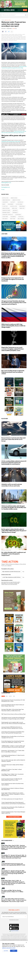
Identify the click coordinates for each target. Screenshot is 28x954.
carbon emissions (18, 34)
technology (23, 39)
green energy (22, 206)
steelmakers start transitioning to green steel (10, 141)
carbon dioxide (11, 34)
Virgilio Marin (9, 28)
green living (13, 37)
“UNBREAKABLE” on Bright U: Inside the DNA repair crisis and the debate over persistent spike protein (13, 746)
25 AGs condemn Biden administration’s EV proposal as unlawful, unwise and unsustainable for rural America (13, 462)
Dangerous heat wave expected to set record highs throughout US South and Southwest (12, 279)
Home (2, 20)
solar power (13, 39)
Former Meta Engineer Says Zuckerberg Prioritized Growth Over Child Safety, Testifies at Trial (12, 742)
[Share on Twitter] (8, 31)
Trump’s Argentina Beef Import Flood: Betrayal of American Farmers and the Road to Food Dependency (13, 803)
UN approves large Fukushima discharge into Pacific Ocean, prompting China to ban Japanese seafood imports (13, 302)
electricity (12, 35)
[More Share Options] (11, 31)
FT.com (2, 189)
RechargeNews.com (5, 187)
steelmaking (18, 39)
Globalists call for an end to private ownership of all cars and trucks (11, 484)
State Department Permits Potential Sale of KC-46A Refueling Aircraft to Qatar (13, 700)
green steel (18, 37)
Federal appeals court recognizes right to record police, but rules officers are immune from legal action (13, 723)
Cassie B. (8, 276)
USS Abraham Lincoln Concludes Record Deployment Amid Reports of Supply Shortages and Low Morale (13, 718)
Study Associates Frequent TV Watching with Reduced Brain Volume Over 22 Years (11, 779)
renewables (18, 38)
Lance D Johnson (10, 299)
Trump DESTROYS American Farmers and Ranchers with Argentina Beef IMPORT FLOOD (13, 864)
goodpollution (20, 36)
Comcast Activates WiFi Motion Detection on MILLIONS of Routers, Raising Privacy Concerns (12, 727)
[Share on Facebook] (5, 31)
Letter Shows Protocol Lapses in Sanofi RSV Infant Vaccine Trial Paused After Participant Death (12, 732)
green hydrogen (7, 37)
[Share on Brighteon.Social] (2, 31)
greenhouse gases (6, 210)
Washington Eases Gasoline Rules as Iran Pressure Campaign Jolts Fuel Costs (12, 737)
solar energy (8, 39)
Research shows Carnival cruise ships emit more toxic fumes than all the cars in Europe (13, 439)
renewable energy (12, 38)
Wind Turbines (14, 40)
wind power (8, 40)
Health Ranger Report (6, 840)
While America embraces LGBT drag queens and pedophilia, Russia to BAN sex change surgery (13, 325)
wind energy (3, 40)
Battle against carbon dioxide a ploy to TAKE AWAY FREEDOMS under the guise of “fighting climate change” (13, 530)
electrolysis (17, 35)
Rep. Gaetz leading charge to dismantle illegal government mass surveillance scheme (12, 372)
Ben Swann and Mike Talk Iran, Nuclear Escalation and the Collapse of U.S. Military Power (12, 892)
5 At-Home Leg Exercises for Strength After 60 (12, 799)
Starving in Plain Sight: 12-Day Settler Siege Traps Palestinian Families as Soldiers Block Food (12, 710)
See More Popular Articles (14, 816)
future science (9, 36)
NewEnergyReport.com (6, 182)
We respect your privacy (14, 919)
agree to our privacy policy (8, 948)
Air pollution (8, 20)
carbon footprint (16, 200)
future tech (15, 36)
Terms (11, 935)
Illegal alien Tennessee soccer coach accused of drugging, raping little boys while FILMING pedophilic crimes (12, 349)
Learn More (6, 950)
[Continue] (25, 916)
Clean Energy (7, 35)
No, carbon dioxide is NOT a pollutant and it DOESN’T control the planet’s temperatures (13, 554)
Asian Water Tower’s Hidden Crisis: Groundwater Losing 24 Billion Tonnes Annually (12, 774)
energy (20, 35)
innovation (6, 38)
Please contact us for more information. (9, 584)
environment (3, 36)
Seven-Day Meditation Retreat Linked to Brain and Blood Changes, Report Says (12, 705)
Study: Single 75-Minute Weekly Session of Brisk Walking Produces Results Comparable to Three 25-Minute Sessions (13, 794)
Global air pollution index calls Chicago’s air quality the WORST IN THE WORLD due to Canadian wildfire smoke (13, 507)
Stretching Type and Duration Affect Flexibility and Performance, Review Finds (12, 807)
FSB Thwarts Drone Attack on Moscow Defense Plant (13, 714)
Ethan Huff (9, 251)
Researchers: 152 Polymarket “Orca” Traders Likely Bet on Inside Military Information (12, 751)
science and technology (7, 214)
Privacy (8, 935)
